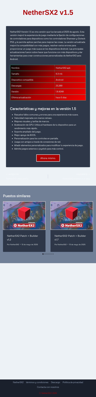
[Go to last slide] (7, 226)
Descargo (55, 382)
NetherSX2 (14, 244)
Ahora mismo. (48, 158)
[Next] (88, 226)
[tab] (43, 254)
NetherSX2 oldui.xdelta (17, 176)
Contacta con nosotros (48, 387)
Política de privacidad (73, 382)
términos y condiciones (37, 382)
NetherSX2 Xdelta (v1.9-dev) (76, 176)
